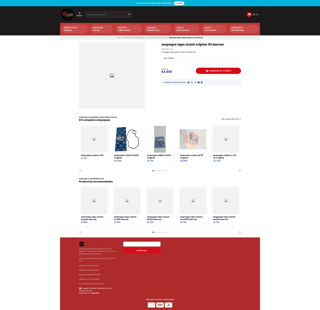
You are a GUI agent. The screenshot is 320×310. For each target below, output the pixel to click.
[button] (201, 82)
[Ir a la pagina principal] (68, 14)
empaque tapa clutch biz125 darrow (158, 218)
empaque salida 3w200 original (159, 156)
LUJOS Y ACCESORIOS (210, 29)
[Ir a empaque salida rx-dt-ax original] (226, 139)
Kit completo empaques (157, 37)
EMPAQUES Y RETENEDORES (238, 29)
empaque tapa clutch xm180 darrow (125, 218)
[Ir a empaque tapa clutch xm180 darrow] (127, 201)
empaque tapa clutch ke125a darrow (224, 218)
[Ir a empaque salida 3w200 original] (160, 139)
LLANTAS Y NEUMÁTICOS (153, 29)
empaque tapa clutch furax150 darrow (191, 218)
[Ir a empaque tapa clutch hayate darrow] (94, 201)
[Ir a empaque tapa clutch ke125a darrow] (226, 201)
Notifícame (142, 250)
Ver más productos (230, 119)
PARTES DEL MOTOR (98, 29)
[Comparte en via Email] (198, 82)
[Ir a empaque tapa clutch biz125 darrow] (160, 201)
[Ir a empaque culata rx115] (94, 139)
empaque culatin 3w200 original (126, 156)
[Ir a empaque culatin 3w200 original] (127, 139)
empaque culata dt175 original (191, 156)
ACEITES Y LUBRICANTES (124, 29)
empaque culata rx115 (92, 155)
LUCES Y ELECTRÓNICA (182, 29)
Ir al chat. (179, 3)
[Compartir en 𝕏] (192, 82)
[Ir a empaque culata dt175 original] (193, 139)
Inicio (119, 37)
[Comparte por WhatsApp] (195, 82)
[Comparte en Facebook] (188, 82)
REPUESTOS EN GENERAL (70, 29)
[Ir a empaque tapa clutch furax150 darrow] (193, 201)
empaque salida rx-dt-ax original (225, 156)
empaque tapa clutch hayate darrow (92, 218)
